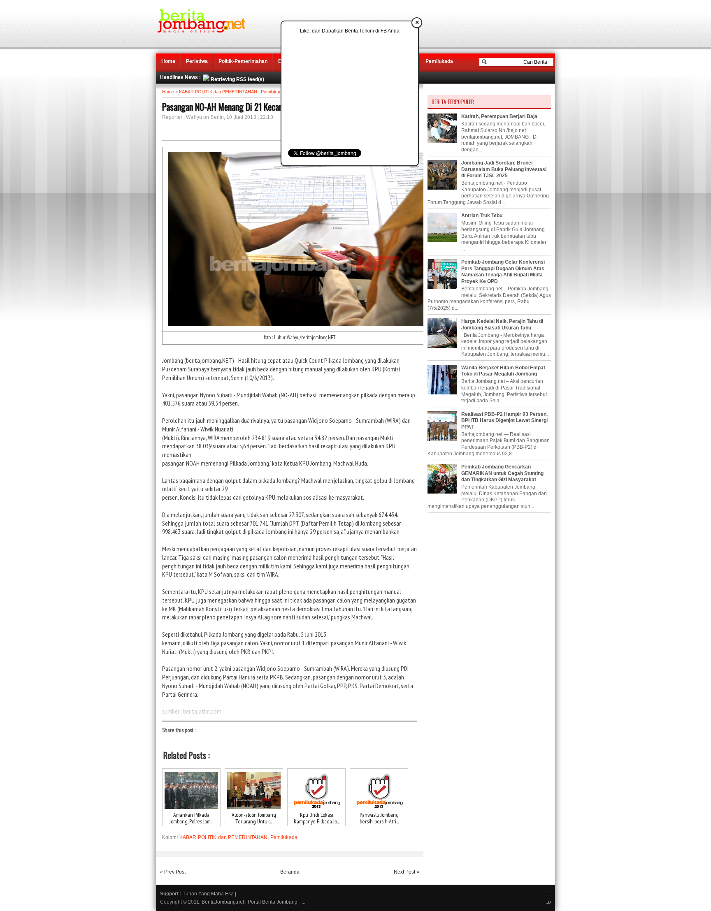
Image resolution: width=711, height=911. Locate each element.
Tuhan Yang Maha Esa (208, 894)
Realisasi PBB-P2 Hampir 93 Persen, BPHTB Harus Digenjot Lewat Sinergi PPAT (504, 420)
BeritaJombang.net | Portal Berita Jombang (249, 902)
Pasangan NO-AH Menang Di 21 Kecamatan (230, 106)
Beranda (290, 872)
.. (542, 894)
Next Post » (406, 872)
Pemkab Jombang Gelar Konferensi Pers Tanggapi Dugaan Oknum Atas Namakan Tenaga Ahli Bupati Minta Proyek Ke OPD (503, 271)
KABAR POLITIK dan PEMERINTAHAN (218, 91)
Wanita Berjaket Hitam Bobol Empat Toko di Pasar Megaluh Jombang (503, 371)
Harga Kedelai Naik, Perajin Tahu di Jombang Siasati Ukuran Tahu (502, 324)
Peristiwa (197, 61)
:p (549, 902)
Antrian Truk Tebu (481, 215)
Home (168, 61)
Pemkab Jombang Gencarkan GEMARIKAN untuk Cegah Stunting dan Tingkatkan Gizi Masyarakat (502, 473)
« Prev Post (173, 872)
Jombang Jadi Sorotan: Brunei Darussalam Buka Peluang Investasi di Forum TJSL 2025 (503, 169)
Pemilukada (439, 61)
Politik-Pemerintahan (242, 61)
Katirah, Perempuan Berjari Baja (499, 116)
